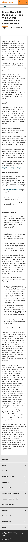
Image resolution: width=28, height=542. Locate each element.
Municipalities (6, 521)
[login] (19, 2)
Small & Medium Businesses (10, 493)
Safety (4, 465)
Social (4, 527)
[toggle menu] (26, 2)
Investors (5, 510)
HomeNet (4, 535)
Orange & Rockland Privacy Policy (9, 532)
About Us (5, 471)
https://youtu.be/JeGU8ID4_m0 (12, 168)
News (5, 6)
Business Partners (8, 504)
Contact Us (5, 482)
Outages (5, 459)
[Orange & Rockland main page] (6, 2)
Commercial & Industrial (10, 499)
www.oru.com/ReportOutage (13, 189)
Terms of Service (20, 533)
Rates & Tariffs (7, 516)
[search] (23, 2)
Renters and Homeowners (10, 488)
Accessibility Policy (6, 533)
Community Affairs (8, 476)
